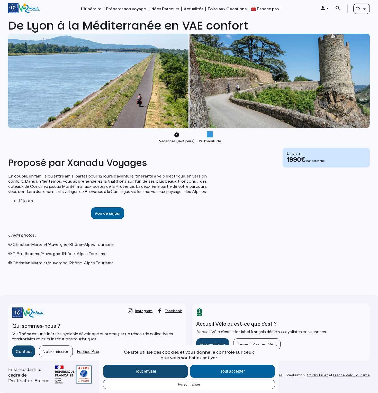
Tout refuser (145, 371)
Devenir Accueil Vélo (257, 344)
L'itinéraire (91, 8)
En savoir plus (213, 344)
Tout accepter (232, 371)
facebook (173, 310)
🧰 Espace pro (265, 8)
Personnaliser (189, 384)
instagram (143, 310)
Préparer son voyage (126, 8)
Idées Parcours (164, 8)
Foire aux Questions (227, 8)
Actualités (193, 8)
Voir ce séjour (107, 213)
